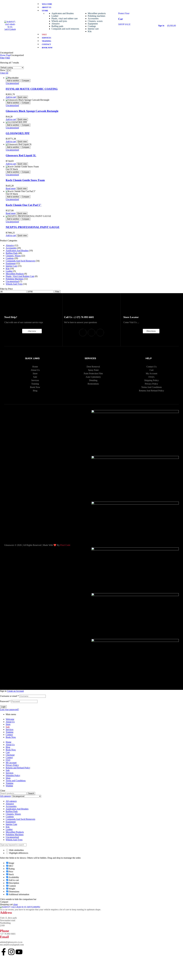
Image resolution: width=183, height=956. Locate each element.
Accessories (11, 248)
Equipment (11, 263)
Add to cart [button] (11, 97)
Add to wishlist (13, 81)
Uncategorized (12, 83)
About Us (10, 722)
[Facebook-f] (82, 332)
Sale (8, 770)
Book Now (11, 737)
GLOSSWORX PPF (18, 133)
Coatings (10, 258)
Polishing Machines (14, 279)
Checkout (10, 755)
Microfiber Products (15, 273)
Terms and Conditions (16, 780)
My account (11, 762)
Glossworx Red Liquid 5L (21, 155)
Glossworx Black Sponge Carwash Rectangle (32, 111)
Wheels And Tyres (14, 284)
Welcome (10, 719)
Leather (9, 271)
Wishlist (9, 786)
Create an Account (15, 691)
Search (31, 793)
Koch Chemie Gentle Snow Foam (25, 180)
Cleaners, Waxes (13, 255)
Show (2, 70)
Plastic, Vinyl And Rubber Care (20, 276)
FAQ (8, 760)
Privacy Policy (12, 765)
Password (5, 701)
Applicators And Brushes (17, 250)
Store (8, 724)
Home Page (5, 55)
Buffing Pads (12, 253)
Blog (8, 747)
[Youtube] (100, 332)
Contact (9, 734)
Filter (57, 292)
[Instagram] (91, 332)
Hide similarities (16, 850)
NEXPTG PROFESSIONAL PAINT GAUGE (32, 227)
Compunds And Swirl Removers (20, 261)
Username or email (9, 696)
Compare (25, 81)
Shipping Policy (13, 775)
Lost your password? (9, 709)
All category (11, 801)
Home (8, 742)
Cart (8, 752)
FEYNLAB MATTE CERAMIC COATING (32, 88)
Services (9, 729)
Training (9, 732)
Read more (11, 188)
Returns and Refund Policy (18, 768)
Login (3, 707)
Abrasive (10, 245)
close (15, 904)
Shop (8, 778)
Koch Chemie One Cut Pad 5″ (23, 204)
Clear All (4, 73)
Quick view (22, 97)
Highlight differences (18, 853)
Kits (7, 268)
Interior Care (11, 266)
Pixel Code (65, 545)
